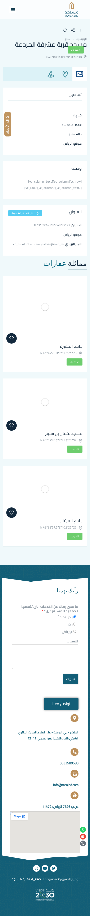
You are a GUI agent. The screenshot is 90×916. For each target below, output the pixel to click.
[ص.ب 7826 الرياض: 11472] (74, 795)
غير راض (67, 631)
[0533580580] (74, 752)
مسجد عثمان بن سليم (63, 433)
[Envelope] (83, 837)
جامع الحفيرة (71, 346)
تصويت (70, 679)
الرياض (67, 143)
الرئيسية (81, 39)
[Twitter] (53, 868)
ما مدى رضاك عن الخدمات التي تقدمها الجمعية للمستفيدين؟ (49, 608)
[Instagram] (36, 868)
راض (70, 624)
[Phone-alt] (83, 843)
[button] (12, 9)
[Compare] (81, 31)
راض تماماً (65, 617)
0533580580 (69, 763)
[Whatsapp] (83, 830)
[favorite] (65, 31)
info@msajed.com (65, 785)
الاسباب (72, 641)
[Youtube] (45, 868)
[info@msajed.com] (74, 774)
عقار (68, 39)
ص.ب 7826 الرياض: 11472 (60, 806)
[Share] (75, 31)
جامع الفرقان (71, 520)
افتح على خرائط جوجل (22, 213)
